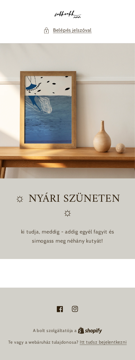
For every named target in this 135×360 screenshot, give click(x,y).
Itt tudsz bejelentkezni (103, 342)
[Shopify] (90, 330)
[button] (67, 30)
